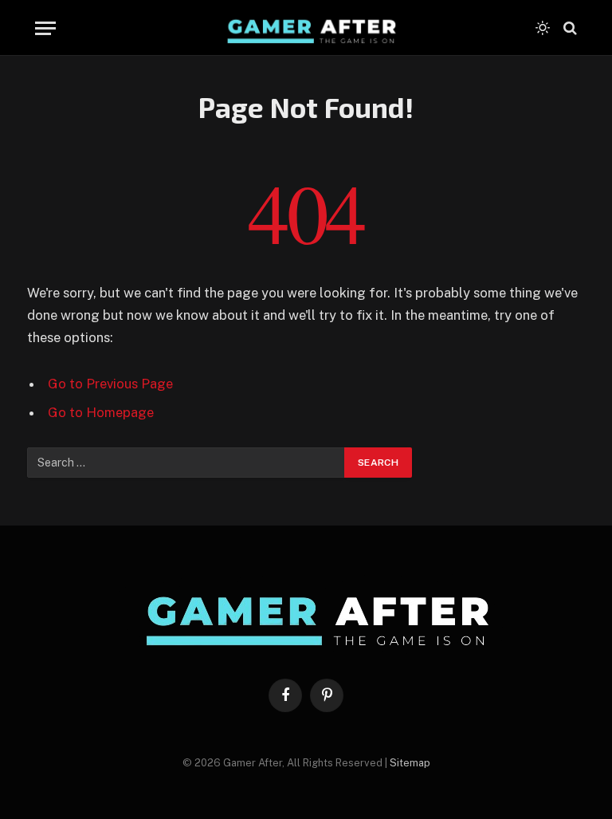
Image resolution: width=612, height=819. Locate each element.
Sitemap (410, 763)
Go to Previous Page (110, 384)
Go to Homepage (101, 412)
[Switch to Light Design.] (542, 28)
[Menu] (45, 28)
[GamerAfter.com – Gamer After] (305, 28)
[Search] (568, 28)
